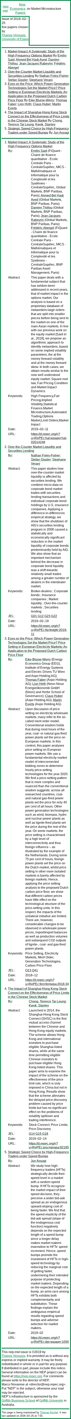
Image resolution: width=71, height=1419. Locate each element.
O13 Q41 (31, 970)
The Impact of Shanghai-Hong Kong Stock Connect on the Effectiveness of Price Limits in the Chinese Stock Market (38, 116)
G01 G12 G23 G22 (44, 616)
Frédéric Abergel (42, 228)
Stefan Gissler (18, 80)
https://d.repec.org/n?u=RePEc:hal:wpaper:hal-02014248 (49, 438)
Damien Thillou (41, 207)
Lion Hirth (24, 104)
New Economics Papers (17, 8)
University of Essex (15, 39)
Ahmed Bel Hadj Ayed (31, 59)
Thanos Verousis (13, 35)
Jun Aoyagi (61, 132)
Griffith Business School (18, 1400)
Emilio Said (39, 150)
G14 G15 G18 (38, 1133)
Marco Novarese (13, 1384)
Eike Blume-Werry (41, 100)
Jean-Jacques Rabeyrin (35, 63)
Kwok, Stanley (45, 124)
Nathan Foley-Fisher (53, 75)
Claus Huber (42, 104)
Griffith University (51, 1400)
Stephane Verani (41, 80)
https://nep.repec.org (28, 1376)
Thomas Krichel (49, 1412)
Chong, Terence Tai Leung (47, 1001)
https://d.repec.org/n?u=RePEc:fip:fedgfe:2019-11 (49, 630)
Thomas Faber (35, 679)
